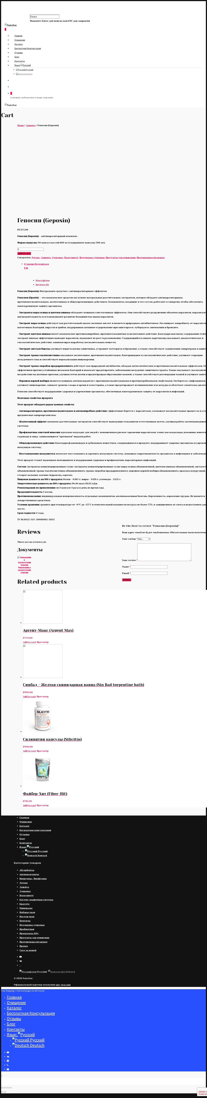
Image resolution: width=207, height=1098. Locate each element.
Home (20, 125)
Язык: (17, 65)
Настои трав (26, 916)
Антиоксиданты (29, 874)
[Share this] (25, 268)
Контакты (20, 61)
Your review (129, 560)
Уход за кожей (27, 950)
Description (43, 280)
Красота (24, 904)
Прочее (23, 946)
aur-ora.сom (63, 984)
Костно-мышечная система (36, 899)
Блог (17, 56)
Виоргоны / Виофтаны (33, 878)
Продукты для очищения (120, 257)
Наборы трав (27, 912)
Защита (30, 125)
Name (126, 566)
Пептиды (24, 920)
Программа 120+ (29, 933)
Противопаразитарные (151, 257)
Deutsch (28, 74)
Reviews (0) (42, 284)
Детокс (35, 257)
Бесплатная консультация (28, 48)
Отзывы (19, 52)
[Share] (5, 1087)
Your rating (129, 539)
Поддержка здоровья (91, 257)
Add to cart (24, 253)
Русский (29, 69)
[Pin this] (27, 268)
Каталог (19, 44)
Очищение (20, 40)
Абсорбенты (26, 870)
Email (126, 573)
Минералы (25, 908)
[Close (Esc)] (2, 1087)
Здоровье (57, 257)
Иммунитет (71, 257)
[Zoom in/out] (11, 1087)
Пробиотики (26, 929)
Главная (18, 35)
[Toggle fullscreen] (8, 1087)
